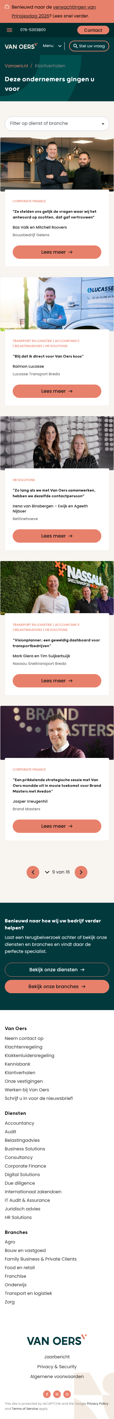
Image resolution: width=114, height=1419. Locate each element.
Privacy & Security (57, 1366)
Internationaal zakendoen (33, 1191)
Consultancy (19, 1157)
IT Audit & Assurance (27, 1200)
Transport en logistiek (28, 1293)
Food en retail (20, 1267)
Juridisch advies (23, 1209)
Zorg (10, 1302)
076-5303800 (33, 30)
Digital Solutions (22, 1174)
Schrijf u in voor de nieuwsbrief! (39, 1098)
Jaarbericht (57, 1357)
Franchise (15, 1276)
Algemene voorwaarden (57, 1376)
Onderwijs (16, 1285)
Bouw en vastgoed (25, 1250)
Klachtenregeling (23, 1047)
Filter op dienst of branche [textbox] (39, 123)
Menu (48, 46)
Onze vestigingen (24, 1081)
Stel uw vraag (92, 46)
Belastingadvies (22, 1140)
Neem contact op (24, 1038)
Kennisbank (17, 1064)
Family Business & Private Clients (41, 1259)
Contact (93, 30)
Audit (10, 1131)
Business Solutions (25, 1149)
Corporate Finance (25, 1166)
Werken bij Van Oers (27, 1090)
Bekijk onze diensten (53, 970)
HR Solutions (18, 1217)
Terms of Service (25, 1408)
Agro (10, 1242)
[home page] (57, 1340)
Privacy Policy (98, 1403)
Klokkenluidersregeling (29, 1055)
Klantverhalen (20, 1072)
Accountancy (19, 1123)
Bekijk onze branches (53, 986)
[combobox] (57, 124)
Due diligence (20, 1183)
